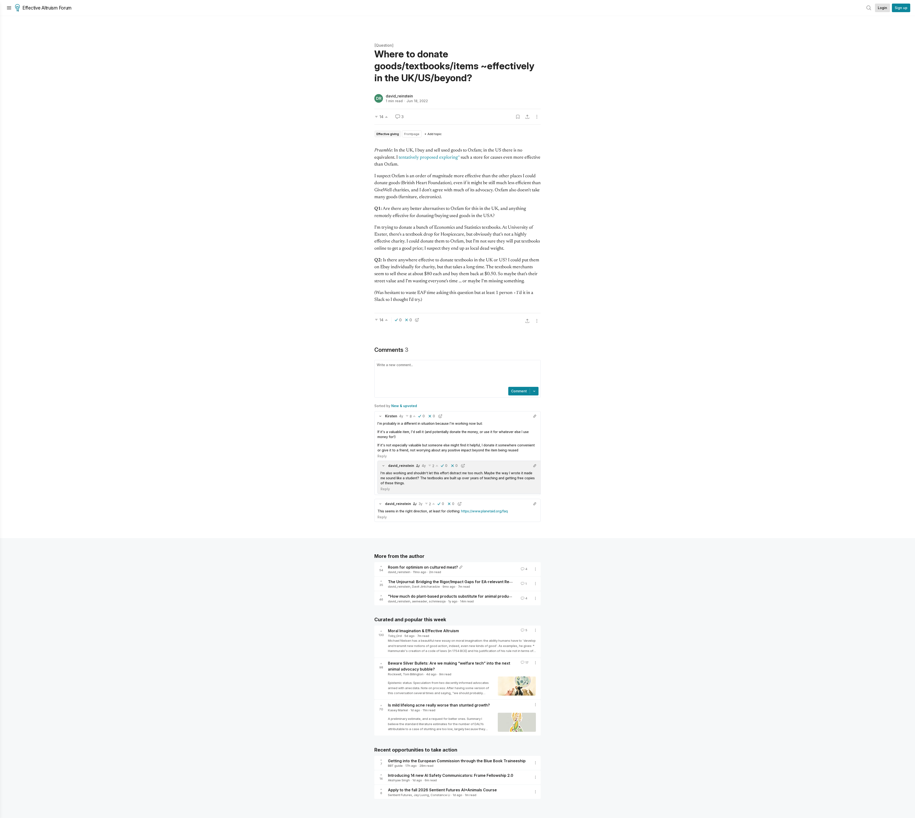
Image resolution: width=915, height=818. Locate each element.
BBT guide (395, 766)
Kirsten (391, 416)
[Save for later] (518, 117)
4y (401, 416)
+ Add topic (433, 134)
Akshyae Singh (399, 780)
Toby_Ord (395, 636)
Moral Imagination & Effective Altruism (423, 630)
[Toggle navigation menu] (9, 8)
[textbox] (457, 374)
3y (420, 504)
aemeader (419, 601)
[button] (380, 416)
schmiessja (437, 601)
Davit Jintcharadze (426, 586)
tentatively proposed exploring (428, 157)
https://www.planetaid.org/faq (484, 511)
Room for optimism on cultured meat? (423, 567)
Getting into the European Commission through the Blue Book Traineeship (457, 760)
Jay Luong (421, 795)
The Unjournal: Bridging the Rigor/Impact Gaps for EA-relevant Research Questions (465, 581)
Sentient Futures (400, 795)
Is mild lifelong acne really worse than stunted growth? (439, 705)
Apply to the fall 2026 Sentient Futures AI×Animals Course (442, 790)
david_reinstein (399, 96)
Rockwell (394, 674)
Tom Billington (413, 674)
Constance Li (440, 795)
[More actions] (537, 117)
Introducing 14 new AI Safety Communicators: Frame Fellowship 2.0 (450, 775)
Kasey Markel (398, 710)
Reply (382, 456)
